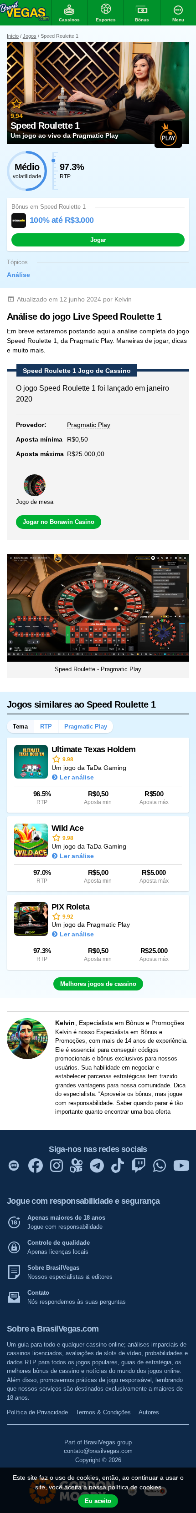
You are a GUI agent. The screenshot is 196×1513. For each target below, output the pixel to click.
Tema (20, 726)
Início (13, 36)
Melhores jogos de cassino (98, 983)
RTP (46, 726)
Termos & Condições (103, 1412)
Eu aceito (98, 1501)
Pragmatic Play (85, 726)
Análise (18, 274)
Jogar (98, 239)
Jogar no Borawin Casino (58, 521)
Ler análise (77, 777)
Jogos (29, 36)
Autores (149, 1412)
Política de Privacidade (37, 1412)
